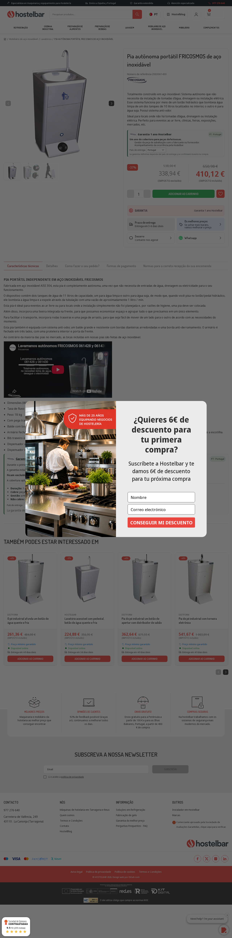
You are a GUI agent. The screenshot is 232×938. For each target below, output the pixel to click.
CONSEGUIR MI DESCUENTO (161, 522)
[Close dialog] (202, 405)
